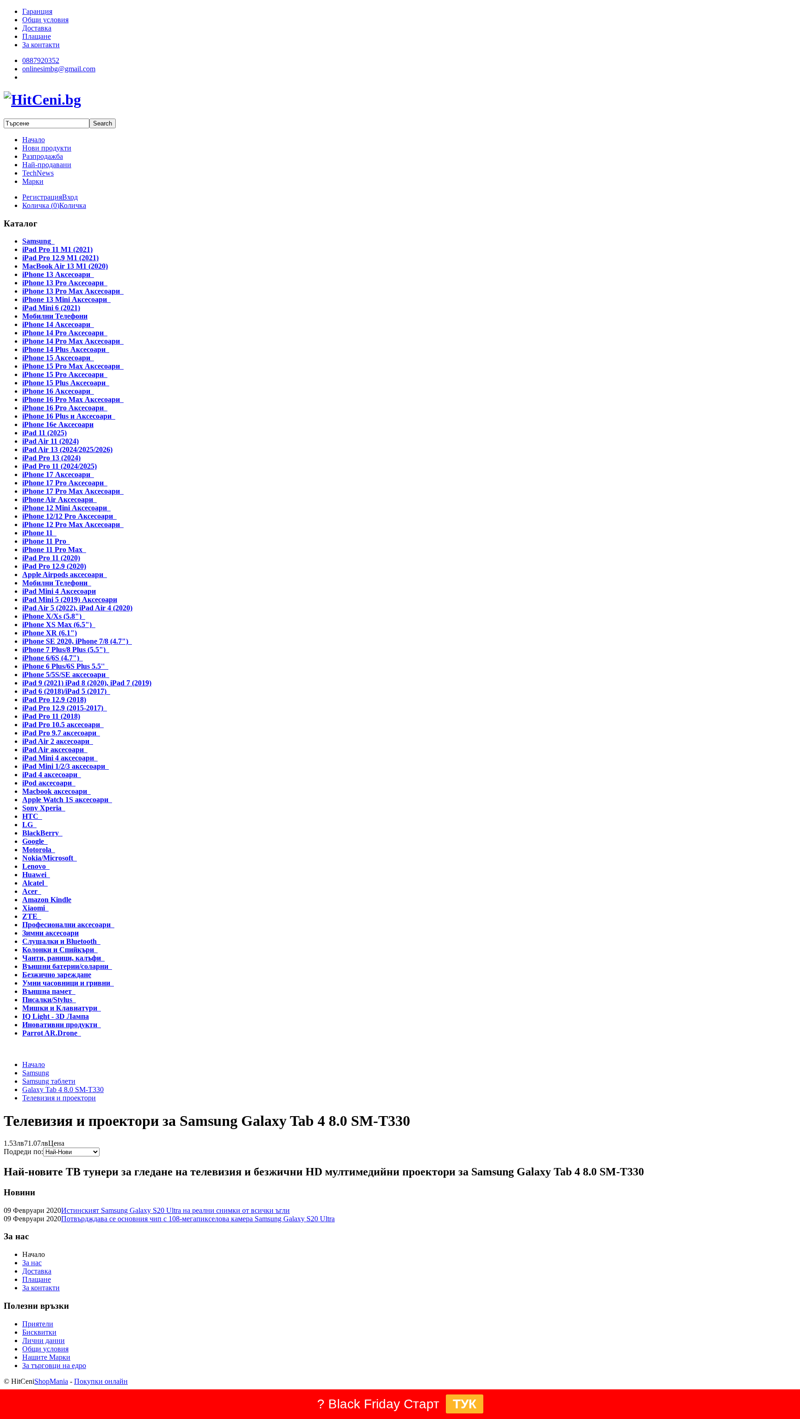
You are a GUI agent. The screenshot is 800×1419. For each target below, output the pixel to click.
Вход (70, 197)
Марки (33, 181)
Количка (72, 205)
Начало (33, 140)
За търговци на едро (54, 1365)
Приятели (37, 1324)
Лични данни (43, 1340)
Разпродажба (42, 156)
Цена (56, 1143)
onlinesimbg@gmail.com (58, 69)
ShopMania (51, 1381)
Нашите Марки (46, 1357)
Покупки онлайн (101, 1381)
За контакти (41, 1288)
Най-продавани (46, 165)
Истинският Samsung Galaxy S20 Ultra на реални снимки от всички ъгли (175, 1210)
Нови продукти (46, 148)
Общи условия (45, 1349)
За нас (32, 1263)
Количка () (40, 205)
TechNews (38, 173)
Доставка (36, 1271)
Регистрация (42, 197)
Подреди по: (23, 1151)
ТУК (464, 1404)
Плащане (36, 1279)
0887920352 (40, 60)
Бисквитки (39, 1332)
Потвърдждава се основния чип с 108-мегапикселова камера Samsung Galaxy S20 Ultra (198, 1219)
